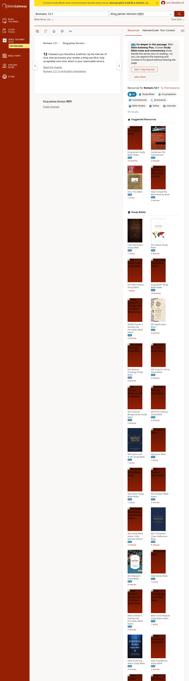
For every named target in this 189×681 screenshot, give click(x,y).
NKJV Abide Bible (159, 576)
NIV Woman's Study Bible (134, 577)
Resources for (143, 87)
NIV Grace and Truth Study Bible (136, 455)
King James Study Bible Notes (136, 153)
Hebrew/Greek (150, 30)
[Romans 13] (119, 66)
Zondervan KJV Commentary (158, 153)
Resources (133, 30)
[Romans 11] (35, 66)
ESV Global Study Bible (159, 246)
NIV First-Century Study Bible (159, 413)
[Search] (179, 14)
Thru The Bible (135, 192)
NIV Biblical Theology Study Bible (135, 372)
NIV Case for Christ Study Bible (160, 370)
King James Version (54, 101)
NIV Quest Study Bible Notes (136, 495)
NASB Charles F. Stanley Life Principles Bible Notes (135, 328)
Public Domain (51, 106)
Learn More (140, 76)
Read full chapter (52, 67)
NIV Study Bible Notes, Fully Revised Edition (135, 536)
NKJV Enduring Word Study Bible (136, 662)
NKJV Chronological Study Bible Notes (160, 617)
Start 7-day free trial (144, 69)
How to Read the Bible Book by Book (160, 193)
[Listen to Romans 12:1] (70, 31)
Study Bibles (138, 212)
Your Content (167, 30)
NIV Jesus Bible (158, 454)
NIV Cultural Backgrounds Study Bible (137, 414)
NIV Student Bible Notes (159, 495)
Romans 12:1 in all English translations (64, 71)
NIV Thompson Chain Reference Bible (159, 536)
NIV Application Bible (158, 325)
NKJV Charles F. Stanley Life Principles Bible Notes (135, 619)
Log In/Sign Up (175, 2)
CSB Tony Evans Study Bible (135, 246)
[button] (172, 3)
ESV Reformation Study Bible (136, 286)
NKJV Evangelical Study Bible (159, 662)
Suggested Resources (143, 119)
